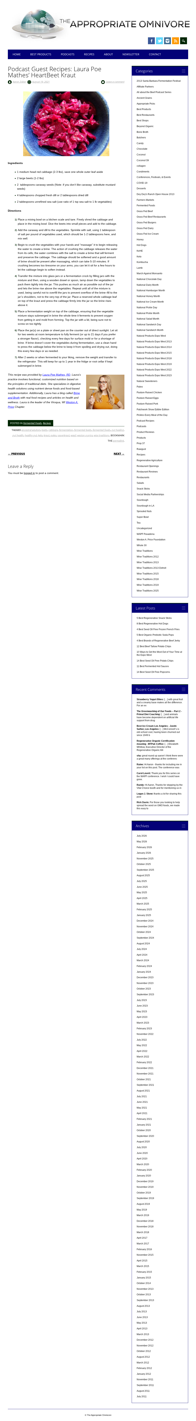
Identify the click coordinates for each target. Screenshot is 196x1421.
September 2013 (145, 1300)
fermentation (66, 430)
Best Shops (143, 120)
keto (40, 435)
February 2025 (144, 909)
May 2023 (142, 1011)
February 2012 (144, 1368)
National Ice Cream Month (150, 301)
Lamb (140, 268)
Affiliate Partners (145, 86)
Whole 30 (142, 545)
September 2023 (145, 994)
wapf (73, 435)
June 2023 (142, 1005)
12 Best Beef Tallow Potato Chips (154, 646)
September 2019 (145, 1198)
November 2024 (145, 926)
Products (141, 437)
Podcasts (67, 54)
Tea (138, 522)
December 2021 (145, 1068)
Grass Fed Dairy (145, 228)
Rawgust (141, 449)
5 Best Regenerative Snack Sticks (154, 618)
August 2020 (143, 1141)
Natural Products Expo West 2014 (154, 347)
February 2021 (144, 1119)
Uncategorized (144, 528)
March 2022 (143, 1056)
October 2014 (144, 1283)
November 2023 (145, 983)
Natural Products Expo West (151, 335)
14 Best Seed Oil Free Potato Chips (155, 660)
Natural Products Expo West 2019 (154, 364)
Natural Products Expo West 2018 (154, 358)
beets (44, 430)
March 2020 (143, 1164)
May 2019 (142, 1209)
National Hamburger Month (151, 290)
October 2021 (144, 1079)
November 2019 (145, 1187)
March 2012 (143, 1362)
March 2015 (143, 1266)
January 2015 (144, 1277)
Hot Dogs (141, 245)
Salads (140, 483)
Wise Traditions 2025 (148, 590)
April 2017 (142, 1238)
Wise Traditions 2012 (148, 556)
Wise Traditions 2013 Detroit (151, 568)
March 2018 (143, 1232)
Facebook (151, 40)
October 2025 (144, 864)
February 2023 (144, 1028)
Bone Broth (142, 132)
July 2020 (142, 1147)
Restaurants (143, 477)
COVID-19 (142, 183)
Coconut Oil (143, 160)
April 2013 (142, 1328)
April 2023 (142, 1017)
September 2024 (145, 937)
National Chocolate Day (149, 279)
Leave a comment (115, 81)
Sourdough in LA (145, 505)
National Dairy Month (148, 285)
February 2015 (144, 1272)
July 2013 (142, 1311)
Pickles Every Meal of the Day (152, 415)
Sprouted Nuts (144, 511)
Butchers (141, 137)
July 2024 (142, 949)
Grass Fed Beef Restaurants (151, 216)
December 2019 (145, 1181)
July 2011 (142, 1396)
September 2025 (145, 870)
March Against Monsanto (149, 273)
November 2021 (145, 1073)
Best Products (40, 54)
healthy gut (31, 435)
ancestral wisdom (30, 430)
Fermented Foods (32, 423)
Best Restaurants (145, 115)
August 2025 (143, 875)
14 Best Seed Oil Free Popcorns (153, 672)
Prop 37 (141, 443)
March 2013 (143, 1334)
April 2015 (142, 1260)
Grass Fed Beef (145, 211)
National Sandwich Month (150, 330)
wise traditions (101, 435)
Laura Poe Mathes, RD (56, 374)
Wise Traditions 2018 (148, 579)
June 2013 (142, 1317)
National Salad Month (148, 318)
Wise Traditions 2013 (148, 562)
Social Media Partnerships (150, 494)
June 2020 (142, 1153)
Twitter (159, 40)
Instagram (167, 40)
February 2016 (144, 1249)
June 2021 (142, 1102)
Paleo (140, 386)
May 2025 (142, 892)
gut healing (118, 430)
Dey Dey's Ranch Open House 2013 (155, 194)
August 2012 (143, 1357)
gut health (18, 435)
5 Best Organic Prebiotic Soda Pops (155, 635)
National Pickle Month (148, 313)
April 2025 (142, 898)
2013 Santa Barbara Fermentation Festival (159, 81)
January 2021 (144, 1124)
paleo (53, 435)
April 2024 (142, 955)
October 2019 (144, 1192)
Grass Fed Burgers (146, 222)
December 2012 (145, 1340)
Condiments (143, 171)
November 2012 (145, 1345)
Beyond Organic (145, 126)
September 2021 (145, 1085)
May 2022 (142, 1045)
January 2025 (144, 915)
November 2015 (145, 1255)
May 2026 (142, 841)
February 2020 (144, 1170)
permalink (118, 440)
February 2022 (144, 1062)
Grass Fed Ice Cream (148, 233)
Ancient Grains (144, 98)
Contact (155, 54)
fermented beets (82, 430)
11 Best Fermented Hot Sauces (153, 666)
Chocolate (142, 149)
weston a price (85, 435)
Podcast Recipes (145, 420)
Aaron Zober (19, 81)
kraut (46, 435)
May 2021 (142, 1107)
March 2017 (143, 1243)
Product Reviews (145, 432)
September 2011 (145, 1385)
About (108, 54)
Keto (139, 256)
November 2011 (145, 1379)
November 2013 (145, 1289)
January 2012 (144, 1374)
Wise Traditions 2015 (148, 573)
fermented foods (101, 430)
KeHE (140, 251)
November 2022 (145, 1034)
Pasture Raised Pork (147, 403)
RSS (175, 40)
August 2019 (143, 1204)
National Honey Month (148, 296)
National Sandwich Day (149, 324)
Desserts (141, 188)
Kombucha (142, 262)
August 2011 (143, 1391)
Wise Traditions (145, 551)
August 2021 (143, 1090)
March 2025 (143, 903)
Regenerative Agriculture (150, 460)
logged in (29, 473)
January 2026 (144, 853)
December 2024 (145, 920)
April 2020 (142, 1158)
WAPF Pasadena (145, 534)
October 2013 (144, 1294)
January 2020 (144, 1175)
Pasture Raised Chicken (149, 392)
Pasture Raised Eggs (148, 398)
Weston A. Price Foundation (151, 539)
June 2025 (142, 887)
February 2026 (144, 847)
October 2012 (144, 1351)
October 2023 (144, 988)
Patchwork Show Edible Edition (153, 409)
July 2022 (142, 1039)
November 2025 (145, 858)
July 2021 (142, 1096)
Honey (140, 239)
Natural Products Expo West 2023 (154, 375)
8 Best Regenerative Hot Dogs (152, 623)
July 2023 (142, 1000)
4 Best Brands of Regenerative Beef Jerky (158, 640)
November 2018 (145, 1226)
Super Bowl (143, 517)
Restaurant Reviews (147, 471)
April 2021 (142, 1113)
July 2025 (142, 881)
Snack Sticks (143, 488)
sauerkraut (63, 435)
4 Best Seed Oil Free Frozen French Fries (158, 629)
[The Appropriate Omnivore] (101, 42)
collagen (141, 166)
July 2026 (142, 835)
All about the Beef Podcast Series (154, 92)
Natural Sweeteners (147, 381)
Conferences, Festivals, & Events (154, 177)
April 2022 (142, 1051)
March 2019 (143, 1215)
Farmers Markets (145, 200)
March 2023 (143, 1022)
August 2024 (143, 943)
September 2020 (145, 1136)
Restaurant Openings (148, 466)
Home (17, 54)
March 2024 (143, 960)
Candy (140, 143)
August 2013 (143, 1306)
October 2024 (144, 932)
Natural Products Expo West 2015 (154, 353)
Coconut (141, 154)
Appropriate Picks (146, 103)
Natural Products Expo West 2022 (154, 369)
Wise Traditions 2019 (148, 585)
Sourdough (142, 500)
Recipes (89, 54)
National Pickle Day (147, 307)
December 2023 (145, 977)
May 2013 (142, 1322)
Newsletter (130, 54)
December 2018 (145, 1221)
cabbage (53, 430)
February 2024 (144, 966)
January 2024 (144, 972)
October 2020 (144, 1130)
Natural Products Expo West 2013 (154, 341)
